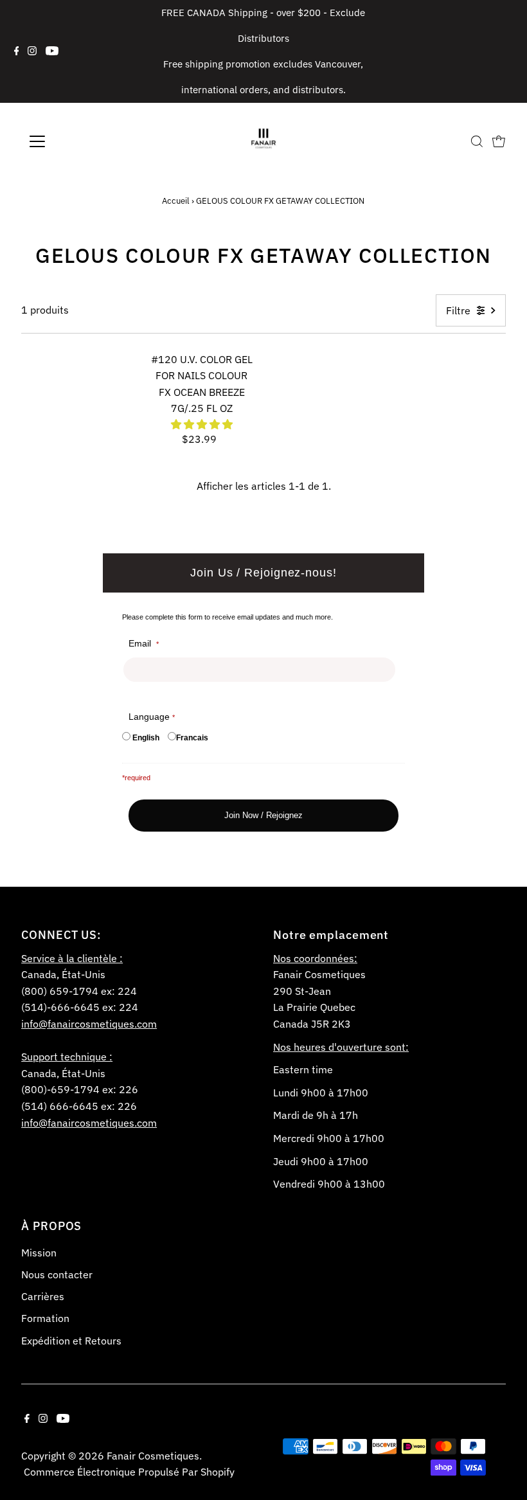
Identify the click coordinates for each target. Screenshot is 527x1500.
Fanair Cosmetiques (153, 1455)
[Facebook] (16, 51)
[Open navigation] (78, 141)
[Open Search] (477, 141)
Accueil (176, 200)
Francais (192, 737)
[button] (202, 424)
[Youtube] (52, 51)
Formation (45, 1318)
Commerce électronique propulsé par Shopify (129, 1471)
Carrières (42, 1296)
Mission (39, 1252)
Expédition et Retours (71, 1340)
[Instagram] (32, 51)
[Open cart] (498, 141)
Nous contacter (57, 1274)
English (145, 737)
